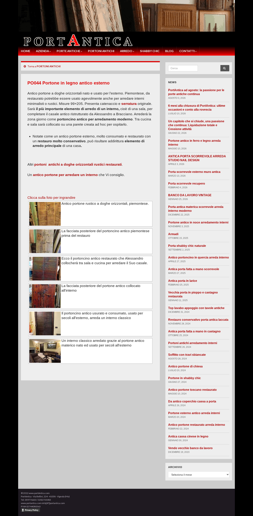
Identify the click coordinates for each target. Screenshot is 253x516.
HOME (25, 51)
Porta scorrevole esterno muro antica (194, 171)
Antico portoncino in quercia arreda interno (198, 257)
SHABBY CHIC (149, 51)
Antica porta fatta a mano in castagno (194, 331)
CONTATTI (187, 51)
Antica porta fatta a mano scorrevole (193, 269)
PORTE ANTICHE (69, 51)
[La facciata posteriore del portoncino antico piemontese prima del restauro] (45, 241)
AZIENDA (42, 51)
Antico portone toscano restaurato (192, 389)
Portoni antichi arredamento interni (192, 343)
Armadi (173, 234)
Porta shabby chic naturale (187, 245)
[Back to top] (244, 507)
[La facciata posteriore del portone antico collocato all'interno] (45, 296)
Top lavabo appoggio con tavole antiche (196, 308)
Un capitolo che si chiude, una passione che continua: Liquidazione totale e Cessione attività (196, 125)
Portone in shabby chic (184, 378)
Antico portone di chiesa (185, 366)
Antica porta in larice (182, 280)
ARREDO (126, 51)
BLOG (169, 51)
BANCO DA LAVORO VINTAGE (190, 195)
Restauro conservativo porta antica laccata (198, 319)
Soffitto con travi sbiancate (187, 354)
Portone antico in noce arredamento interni (198, 222)
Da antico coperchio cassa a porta (192, 401)
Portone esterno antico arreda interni (194, 413)
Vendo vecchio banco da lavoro (190, 448)
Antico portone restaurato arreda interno (196, 424)
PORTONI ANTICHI (101, 51)
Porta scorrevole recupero (186, 183)
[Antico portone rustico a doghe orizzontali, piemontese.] (45, 214)
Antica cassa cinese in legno (188, 436)
